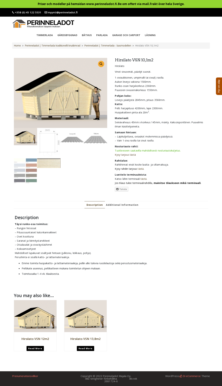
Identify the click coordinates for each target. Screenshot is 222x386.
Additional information (122, 204)
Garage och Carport (126, 35)
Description (95, 204)
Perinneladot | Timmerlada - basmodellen (107, 45)
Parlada (102, 35)
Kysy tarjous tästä (125, 154)
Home (17, 45)
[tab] (94, 204)
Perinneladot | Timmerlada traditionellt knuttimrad (52, 45)
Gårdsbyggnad (67, 35)
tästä (141, 168)
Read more (35, 348)
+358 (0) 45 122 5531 (28, 12)
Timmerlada (44, 35)
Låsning (150, 35)
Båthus (87, 35)
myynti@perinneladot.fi (63, 12)
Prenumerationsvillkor (25, 376)
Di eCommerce (191, 376)
